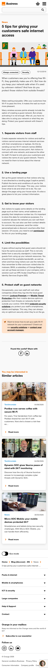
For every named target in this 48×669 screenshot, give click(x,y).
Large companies (10, 598)
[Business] (44, 4)
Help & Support (9, 606)
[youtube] (17, 648)
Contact (5, 614)
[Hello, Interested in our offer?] (42, 663)
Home (5, 562)
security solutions (19, 327)
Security (25, 72)
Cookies (39, 665)
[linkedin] (11, 648)
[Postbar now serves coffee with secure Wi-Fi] (24, 391)
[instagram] (4, 648)
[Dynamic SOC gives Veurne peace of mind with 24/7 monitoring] (24, 448)
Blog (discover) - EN (20, 562)
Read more (13, 432)
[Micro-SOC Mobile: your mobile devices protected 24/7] (24, 502)
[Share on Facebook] (20, 353)
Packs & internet (9, 575)
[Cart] (38, 3)
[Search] (42, 10)
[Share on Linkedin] (27, 353)
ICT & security (8, 590)
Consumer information (10, 665)
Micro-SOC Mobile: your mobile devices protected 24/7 (21, 520)
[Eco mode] (5, 554)
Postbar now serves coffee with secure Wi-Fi (20, 410)
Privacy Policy (31, 661)
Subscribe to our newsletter (19, 636)
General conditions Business (13, 661)
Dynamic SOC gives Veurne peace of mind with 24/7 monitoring (23, 466)
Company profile (27, 665)
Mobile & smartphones (12, 582)
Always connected (10, 72)
